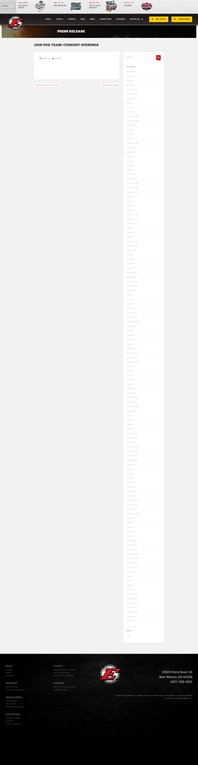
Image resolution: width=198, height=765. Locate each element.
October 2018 (132, 317)
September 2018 (133, 322)
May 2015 (130, 478)
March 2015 (131, 487)
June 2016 (130, 420)
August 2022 (131, 197)
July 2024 (130, 130)
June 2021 (130, 232)
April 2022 (130, 210)
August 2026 (131, 72)
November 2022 (133, 188)
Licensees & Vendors (184, 695)
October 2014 (132, 509)
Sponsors (11, 683)
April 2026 (130, 85)
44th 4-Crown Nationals (95, 6)
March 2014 (131, 540)
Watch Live (135, 19)
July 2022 (130, 201)
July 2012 (130, 621)
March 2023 (131, 174)
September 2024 (133, 121)
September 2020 (133, 246)
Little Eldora (10, 675)
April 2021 (130, 237)
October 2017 (132, 357)
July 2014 (130, 522)
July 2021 (130, 228)
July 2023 (130, 156)
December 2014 (133, 500)
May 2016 (130, 424)
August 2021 (131, 223)
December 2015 (133, 447)
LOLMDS (127, 5)
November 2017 (133, 353)
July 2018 (130, 330)
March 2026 (131, 89)
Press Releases (11, 701)
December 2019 (133, 281)
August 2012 (131, 616)
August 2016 (131, 411)
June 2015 (130, 473)
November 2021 (133, 214)
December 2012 (133, 598)
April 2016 (130, 429)
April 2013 (130, 589)
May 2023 (130, 165)
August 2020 (131, 250)
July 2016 (130, 415)
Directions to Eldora (13, 718)
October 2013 (132, 563)
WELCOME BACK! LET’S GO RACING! (48, 85)
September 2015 (133, 460)
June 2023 (130, 161)
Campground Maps (61, 690)
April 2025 (130, 112)
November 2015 (133, 451)
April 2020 (130, 268)
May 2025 (130, 107)
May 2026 (130, 80)
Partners (120, 19)
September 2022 (133, 192)
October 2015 (132, 456)
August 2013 (131, 572)
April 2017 (130, 384)
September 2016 (133, 406)
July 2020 (130, 255)
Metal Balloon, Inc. (185, 698)
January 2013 (131, 594)
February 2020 (132, 272)
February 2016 (132, 438)
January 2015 (131, 496)
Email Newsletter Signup (15, 707)
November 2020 (133, 241)
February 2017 (132, 389)
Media (92, 19)
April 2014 (130, 536)
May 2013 (130, 585)
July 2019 (130, 295)
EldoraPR (57, 58)
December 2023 (133, 143)
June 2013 (130, 581)
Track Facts (10, 721)
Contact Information (13, 724)
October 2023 (132, 147)
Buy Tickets (160, 19)
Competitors (105, 19)
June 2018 (130, 335)
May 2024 (130, 138)
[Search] (158, 57)
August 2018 (131, 326)
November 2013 (133, 558)
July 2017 (130, 371)
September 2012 (133, 612)
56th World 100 (60, 5)
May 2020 (130, 264)
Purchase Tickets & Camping (64, 670)
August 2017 (131, 366)
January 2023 (131, 179)
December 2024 (133, 116)
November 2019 (133, 286)
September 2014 (133, 514)
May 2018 (130, 339)
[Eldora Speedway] (16, 19)
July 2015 (130, 469)
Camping (59, 683)
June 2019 (130, 299)
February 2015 (132, 491)
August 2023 (131, 152)
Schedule (9, 670)
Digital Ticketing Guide (109, 85)
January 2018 (131, 348)
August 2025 (131, 98)
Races (48, 19)
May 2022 (130, 205)
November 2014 (133, 505)
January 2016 (131, 442)
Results (8, 672)
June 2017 (130, 375)
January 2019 (131, 313)
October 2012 (132, 607)
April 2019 (130, 308)
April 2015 (130, 482)
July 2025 (130, 103)
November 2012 (133, 603)
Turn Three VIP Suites (62, 672)
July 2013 (130, 576)
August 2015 (131, 464)
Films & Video (11, 704)
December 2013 (133, 554)
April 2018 (130, 344)
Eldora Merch (184, 19)
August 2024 (131, 125)
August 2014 (131, 518)
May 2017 (130, 380)
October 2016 (132, 402)
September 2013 (133, 567)
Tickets (59, 19)
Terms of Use (158, 695)
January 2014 (131, 549)
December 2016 (133, 397)
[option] (34, 7)
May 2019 (130, 304)
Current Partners (12, 687)
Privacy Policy (170, 695)
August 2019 (131, 290)
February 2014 (132, 545)
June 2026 (130, 76)
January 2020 (131, 277)
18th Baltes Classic (23, 6)
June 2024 (130, 134)
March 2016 (131, 433)
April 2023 (130, 170)
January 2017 (131, 393)
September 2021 (133, 219)
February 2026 (132, 94)
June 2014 (130, 527)
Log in (129, 635)
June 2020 (130, 259)
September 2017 (133, 362)
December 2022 (133, 183)
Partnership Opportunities (15, 690)
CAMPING (71, 19)
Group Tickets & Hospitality (64, 675)
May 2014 (130, 531)
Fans (82, 19)
